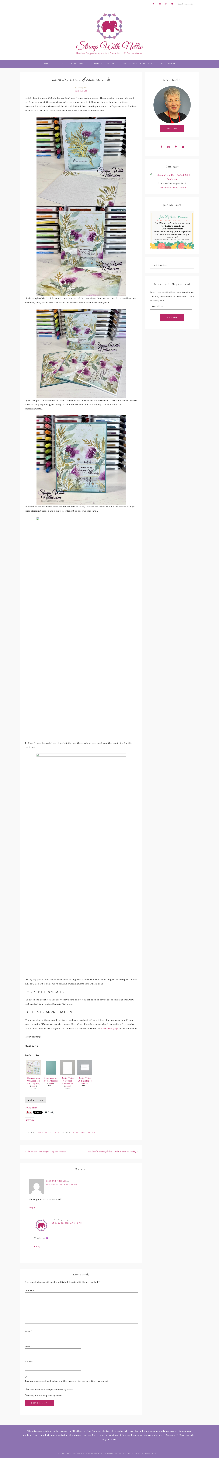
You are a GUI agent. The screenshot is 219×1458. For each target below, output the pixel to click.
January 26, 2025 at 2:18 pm (66, 1223)
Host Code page (109, 1028)
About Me (172, 128)
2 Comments (81, 91)
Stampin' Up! (91, 1133)
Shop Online (179, 187)
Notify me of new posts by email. (44, 1395)
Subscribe (172, 317)
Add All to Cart (35, 1100)
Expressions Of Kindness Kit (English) (33, 1081)
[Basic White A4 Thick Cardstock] (67, 1074)
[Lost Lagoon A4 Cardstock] (50, 1074)
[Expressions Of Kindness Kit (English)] (33, 1074)
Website (29, 1361)
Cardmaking (79, 1133)
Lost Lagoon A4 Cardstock (51, 1079)
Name (28, 1331)
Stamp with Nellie (109, 33)
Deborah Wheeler (56, 1181)
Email (28, 1346)
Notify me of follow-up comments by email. (50, 1389)
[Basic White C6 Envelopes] (84, 1074)
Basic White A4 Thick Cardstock (68, 1081)
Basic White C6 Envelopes (85, 1079)
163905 (33, 1086)
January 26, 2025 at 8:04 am (61, 1184)
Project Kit (55, 1133)
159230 (67, 1086)
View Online (164, 187)
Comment (31, 1290)
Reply (32, 1207)
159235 (84, 1083)
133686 (50, 1083)
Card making (43, 1133)
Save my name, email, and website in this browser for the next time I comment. (66, 1381)
